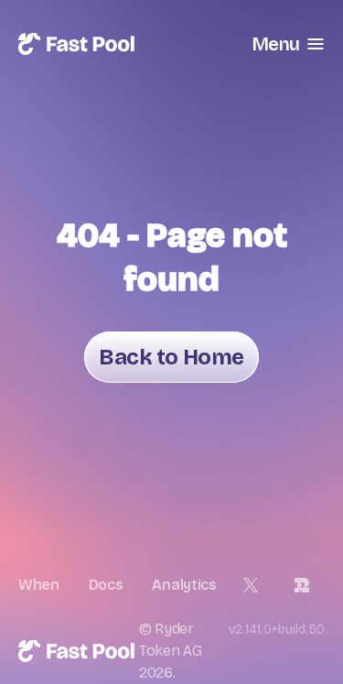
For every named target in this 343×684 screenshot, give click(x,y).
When (38, 584)
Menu (275, 44)
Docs (106, 584)
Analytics (184, 584)
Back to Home (171, 357)
